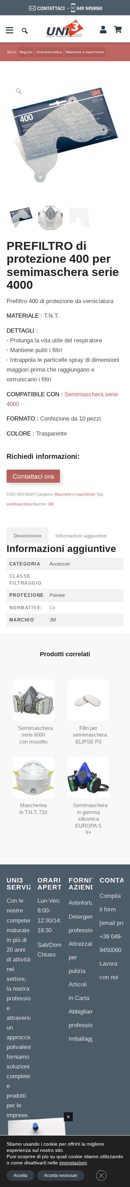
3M (50, 504)
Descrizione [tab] (28, 535)
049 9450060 (89, 8)
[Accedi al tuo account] (103, 29)
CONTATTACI (51, 8)
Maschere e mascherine (74, 494)
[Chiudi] (68, 1116)
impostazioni (73, 1162)
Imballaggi (82, 1038)
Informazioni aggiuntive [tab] (80, 535)
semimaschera (19, 504)
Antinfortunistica (90, 903)
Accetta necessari (60, 1175)
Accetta (20, 1175)
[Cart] (118, 29)
